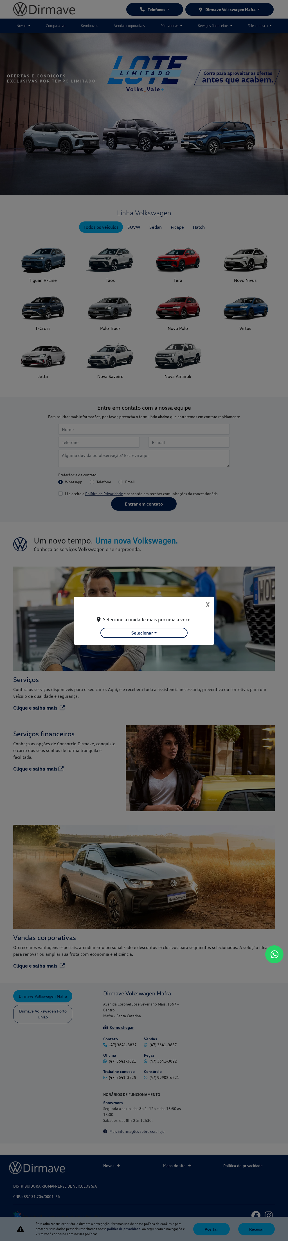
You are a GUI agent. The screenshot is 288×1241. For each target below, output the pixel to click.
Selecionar (142, 633)
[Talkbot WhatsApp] (274, 954)
